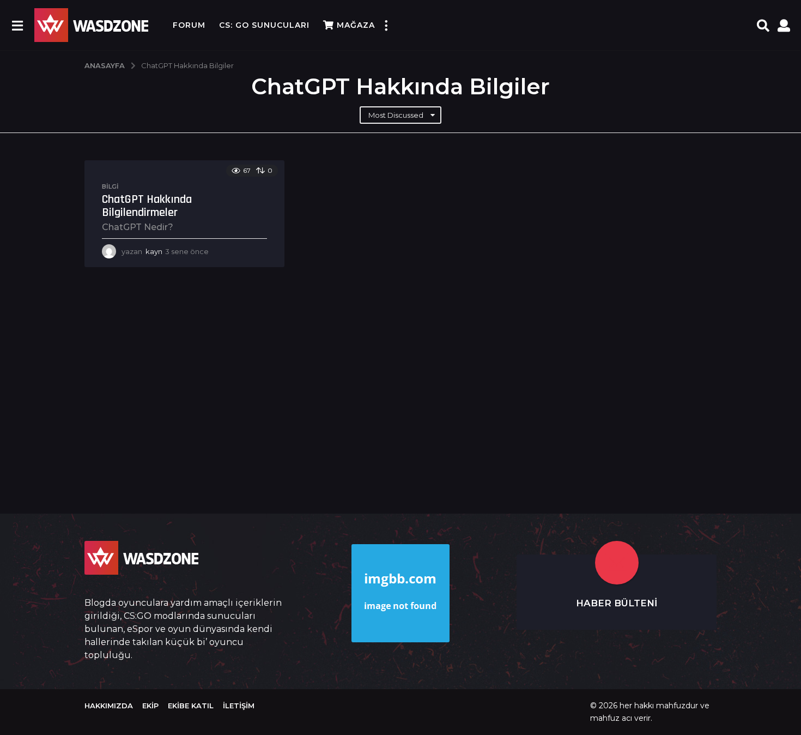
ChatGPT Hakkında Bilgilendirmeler (147, 206)
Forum (189, 25)
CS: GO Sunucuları (264, 25)
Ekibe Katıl (191, 705)
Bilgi (110, 186)
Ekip (150, 705)
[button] (17, 25)
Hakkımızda (108, 705)
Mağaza (356, 25)
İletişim (238, 705)
